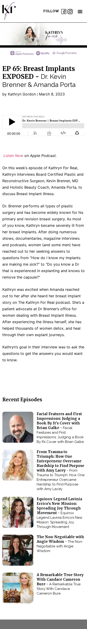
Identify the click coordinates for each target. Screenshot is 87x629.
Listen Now (12, 155)
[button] (80, 11)
